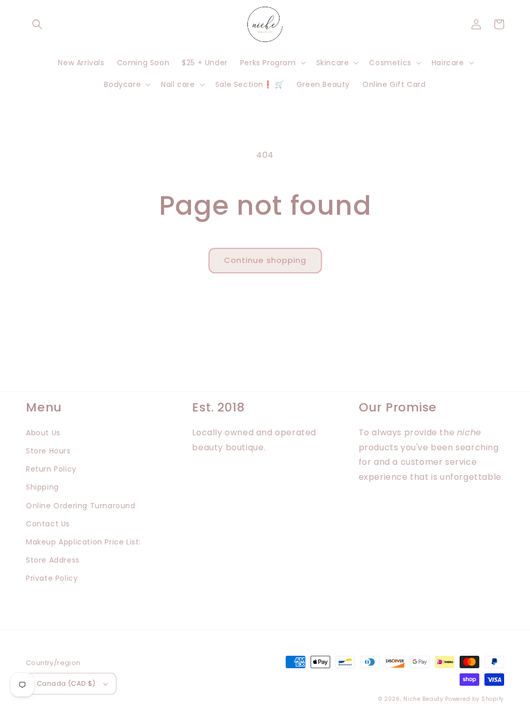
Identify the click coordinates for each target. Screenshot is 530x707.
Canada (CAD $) (66, 683)
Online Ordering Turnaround (81, 505)
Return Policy (51, 469)
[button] (37, 24)
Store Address (53, 560)
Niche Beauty (423, 699)
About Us (43, 433)
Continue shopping (265, 260)
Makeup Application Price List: (83, 542)
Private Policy (52, 578)
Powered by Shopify (474, 699)
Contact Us (48, 524)
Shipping (42, 487)
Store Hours (48, 451)
